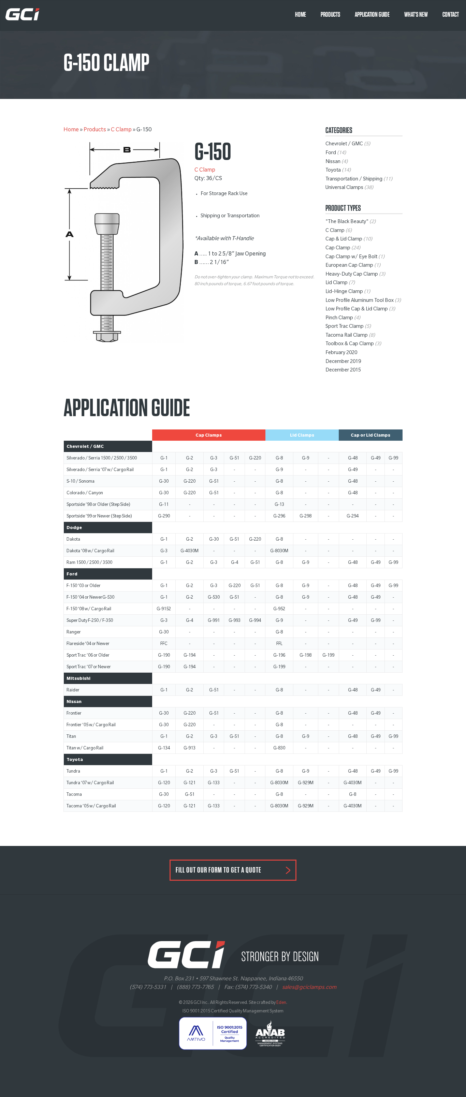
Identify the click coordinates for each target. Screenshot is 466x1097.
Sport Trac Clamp (344, 327)
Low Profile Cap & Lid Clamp (356, 309)
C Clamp (121, 130)
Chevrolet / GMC (344, 144)
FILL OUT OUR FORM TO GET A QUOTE (218, 870)
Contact (450, 14)
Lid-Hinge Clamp (344, 292)
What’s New (416, 14)
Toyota (333, 171)
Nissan (332, 162)
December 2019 (343, 362)
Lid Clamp (336, 283)
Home (300, 14)
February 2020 (341, 353)
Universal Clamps (344, 188)
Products (330, 14)
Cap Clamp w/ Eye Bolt (351, 257)
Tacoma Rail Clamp (346, 336)
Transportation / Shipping (353, 179)
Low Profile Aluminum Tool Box (359, 301)
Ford (330, 153)
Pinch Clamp (339, 318)
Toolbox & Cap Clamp (349, 344)
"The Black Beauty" (346, 222)
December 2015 (343, 371)
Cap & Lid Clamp (343, 240)
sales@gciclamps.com (309, 988)
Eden (281, 1003)
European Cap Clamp (349, 266)
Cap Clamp (337, 248)
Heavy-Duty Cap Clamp (351, 275)
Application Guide (372, 14)
